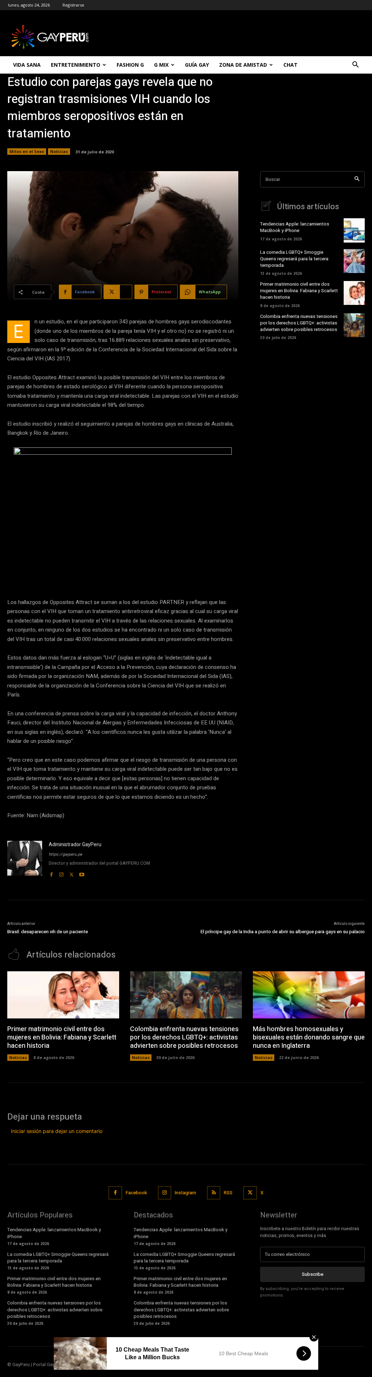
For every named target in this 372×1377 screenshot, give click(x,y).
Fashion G (130, 64)
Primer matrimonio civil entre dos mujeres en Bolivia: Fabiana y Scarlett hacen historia (299, 291)
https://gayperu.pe (65, 854)
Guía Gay (197, 64)
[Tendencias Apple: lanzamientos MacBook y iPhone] (354, 230)
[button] (355, 65)
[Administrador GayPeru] (24, 859)
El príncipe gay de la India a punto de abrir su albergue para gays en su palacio (283, 931)
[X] (71, 873)
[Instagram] (61, 873)
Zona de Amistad (243, 64)
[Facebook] (51, 873)
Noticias (59, 151)
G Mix (161, 64)
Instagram (185, 1192)
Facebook (136, 1192)
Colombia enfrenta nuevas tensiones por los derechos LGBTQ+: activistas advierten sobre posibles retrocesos (298, 323)
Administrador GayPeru (75, 844)
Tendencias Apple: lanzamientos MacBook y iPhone (294, 227)
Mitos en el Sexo (26, 151)
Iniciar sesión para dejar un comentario (56, 1131)
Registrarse (73, 5)
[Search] (357, 179)
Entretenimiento (75, 64)
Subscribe (312, 1274)
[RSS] (213, 1192)
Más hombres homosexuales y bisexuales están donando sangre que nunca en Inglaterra (309, 1037)
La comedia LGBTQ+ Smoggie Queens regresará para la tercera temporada (294, 259)
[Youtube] (81, 873)
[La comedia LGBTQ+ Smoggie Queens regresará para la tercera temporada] (354, 261)
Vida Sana (27, 64)
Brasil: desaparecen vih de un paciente (47, 931)
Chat (290, 64)
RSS (228, 1192)
